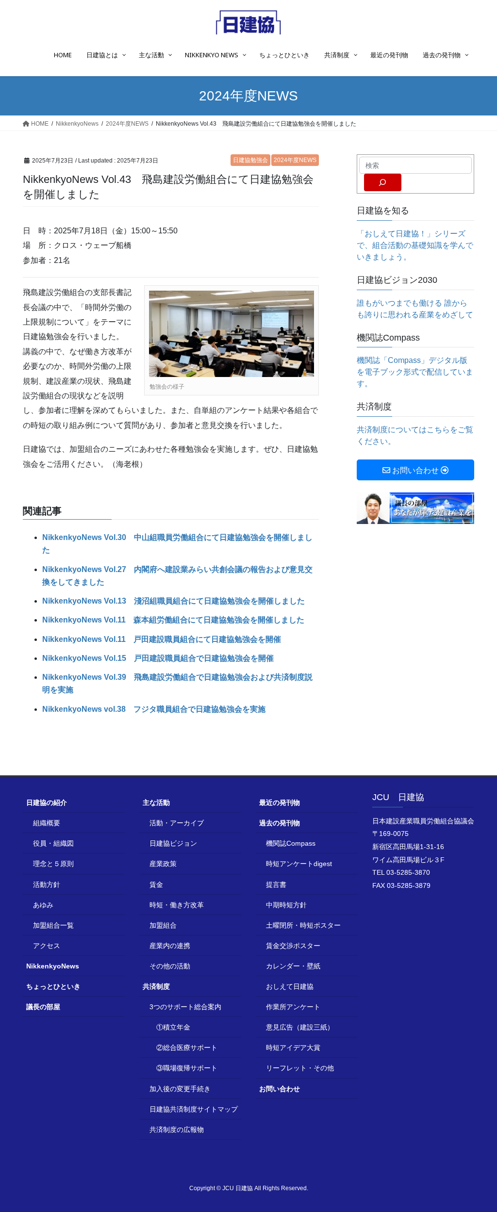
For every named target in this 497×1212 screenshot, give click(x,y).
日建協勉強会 (250, 160)
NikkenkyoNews (52, 966)
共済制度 (156, 986)
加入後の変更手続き (180, 1089)
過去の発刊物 (279, 823)
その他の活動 (169, 966)
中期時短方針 (286, 905)
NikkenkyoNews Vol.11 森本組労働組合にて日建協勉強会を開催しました (173, 620)
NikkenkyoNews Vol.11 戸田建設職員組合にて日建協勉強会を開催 (161, 639)
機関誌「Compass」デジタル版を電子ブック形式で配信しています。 (415, 372)
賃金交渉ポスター (293, 946)
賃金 (156, 884)
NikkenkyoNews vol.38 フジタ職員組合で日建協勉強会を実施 (153, 709)
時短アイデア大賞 (293, 1047)
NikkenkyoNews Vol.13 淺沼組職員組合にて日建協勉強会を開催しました (173, 601)
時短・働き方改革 (176, 905)
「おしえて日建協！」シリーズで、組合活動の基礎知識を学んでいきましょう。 (415, 245)
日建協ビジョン (173, 843)
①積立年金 (173, 1027)
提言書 (276, 884)
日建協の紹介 (46, 802)
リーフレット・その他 (300, 1068)
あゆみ (43, 905)
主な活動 (156, 802)
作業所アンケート (293, 1007)
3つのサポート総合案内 (185, 1007)
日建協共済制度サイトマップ (193, 1109)
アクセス (46, 946)
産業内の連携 (169, 946)
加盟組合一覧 (53, 925)
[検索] (382, 182)
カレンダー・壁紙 (293, 966)
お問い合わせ (279, 1089)
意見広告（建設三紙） (300, 1027)
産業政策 (163, 864)
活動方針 (46, 884)
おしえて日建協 (290, 986)
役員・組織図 (53, 843)
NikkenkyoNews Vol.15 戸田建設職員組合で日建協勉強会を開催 (158, 658)
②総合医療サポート (186, 1047)
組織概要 (46, 823)
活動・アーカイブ (176, 823)
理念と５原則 (53, 864)
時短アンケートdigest (299, 864)
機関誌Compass (290, 843)
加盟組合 (163, 925)
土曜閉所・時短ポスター (303, 925)
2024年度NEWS (295, 160)
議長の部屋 (43, 1007)
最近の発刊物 (279, 802)
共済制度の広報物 (176, 1129)
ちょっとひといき (53, 986)
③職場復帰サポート (186, 1068)
